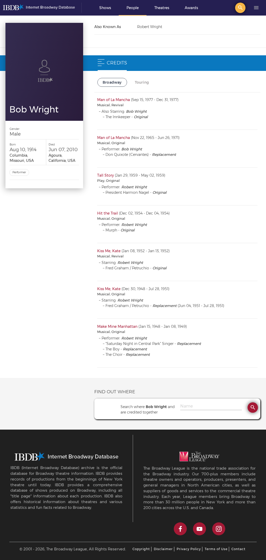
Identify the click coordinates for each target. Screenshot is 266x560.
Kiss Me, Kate (109, 251)
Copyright (141, 549)
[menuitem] (105, 8)
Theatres (161, 7)
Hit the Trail (107, 213)
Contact (238, 549)
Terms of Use (216, 549)
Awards (191, 7)
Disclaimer (163, 549)
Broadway (112, 82)
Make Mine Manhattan (117, 326)
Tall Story (105, 175)
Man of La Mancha (113, 99)
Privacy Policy (189, 549)
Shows (105, 7)
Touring (142, 82)
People (133, 7)
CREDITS (117, 63)
